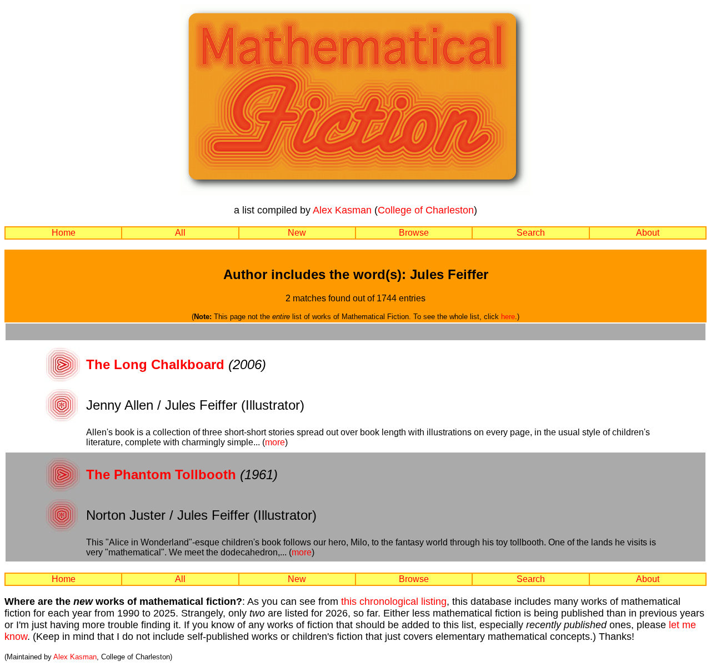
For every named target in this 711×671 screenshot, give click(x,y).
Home (64, 232)
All (180, 232)
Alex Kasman (342, 210)
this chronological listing (394, 601)
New (297, 232)
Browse (414, 232)
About (647, 232)
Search (531, 232)
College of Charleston (426, 210)
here (508, 316)
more (275, 442)
